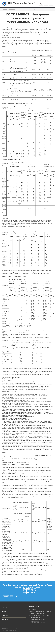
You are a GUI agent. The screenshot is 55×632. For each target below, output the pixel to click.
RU (51, 4)
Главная (5, 9)
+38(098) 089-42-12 (35, 619)
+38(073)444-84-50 (35, 621)
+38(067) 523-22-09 (10, 596)
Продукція (5, 607)
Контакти (5, 619)
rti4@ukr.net (33, 609)
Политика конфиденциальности (9, 630)
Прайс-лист (5, 615)
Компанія (4, 611)
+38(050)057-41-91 (35, 622)
